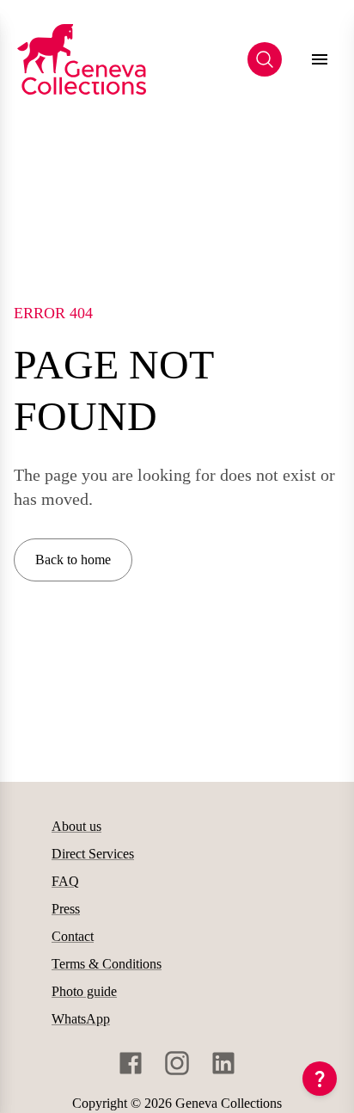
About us (76, 826)
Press (66, 908)
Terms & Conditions (107, 963)
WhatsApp (81, 1019)
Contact (73, 936)
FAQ (65, 881)
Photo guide (84, 991)
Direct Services (93, 853)
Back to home (73, 559)
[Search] (264, 59)
